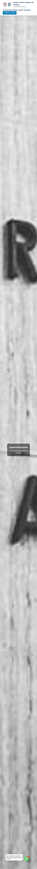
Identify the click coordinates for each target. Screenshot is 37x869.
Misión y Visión (18, 10)
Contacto (27, 10)
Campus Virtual (9, 13)
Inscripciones (7, 10)
